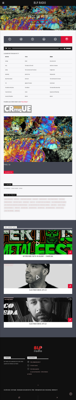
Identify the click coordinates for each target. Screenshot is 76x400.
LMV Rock (53, 205)
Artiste (16, 199)
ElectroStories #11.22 (38, 323)
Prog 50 (38, 12)
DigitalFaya (43, 199)
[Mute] (65, 48)
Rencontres (32, 208)
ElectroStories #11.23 (38, 290)
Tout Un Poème (9, 211)
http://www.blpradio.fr (35, 362)
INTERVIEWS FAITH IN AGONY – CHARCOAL (38, 256)
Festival (61, 199)
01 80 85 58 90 (34, 366)
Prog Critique (24, 102)
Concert (35, 199)
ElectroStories (53, 199)
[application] (38, 48)
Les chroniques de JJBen (59, 202)
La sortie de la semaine (43, 202)
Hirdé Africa (8, 202)
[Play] (6, 48)
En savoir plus (8, 172)
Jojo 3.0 (32, 202)
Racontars (24, 208)
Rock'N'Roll (59, 208)
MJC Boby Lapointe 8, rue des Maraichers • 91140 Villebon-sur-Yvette (37, 371)
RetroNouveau (50, 208)
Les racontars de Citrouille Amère (39, 205)
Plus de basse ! (9, 208)
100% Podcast (9, 199)
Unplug (17, 211)
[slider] (68, 48)
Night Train (61, 205)
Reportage (41, 208)
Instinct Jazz (18, 202)
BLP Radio (40, 3)
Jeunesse (26, 202)
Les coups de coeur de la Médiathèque (16, 205)
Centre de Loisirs (26, 199)
